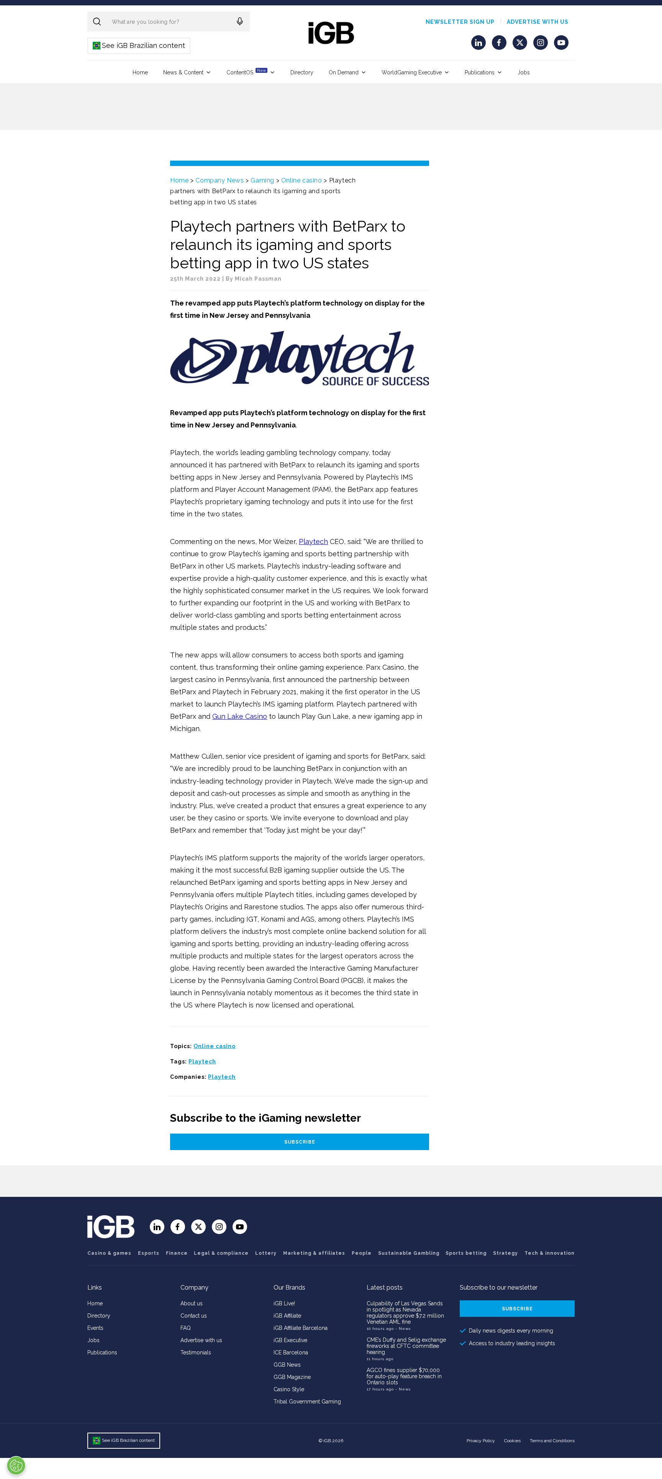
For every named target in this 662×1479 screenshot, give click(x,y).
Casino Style (289, 1389)
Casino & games (109, 1253)
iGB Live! (284, 1303)
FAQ (185, 1328)
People (362, 1253)
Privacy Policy (481, 1440)
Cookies (512, 1440)
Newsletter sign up (460, 22)
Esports (148, 1253)
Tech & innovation (549, 1253)
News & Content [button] (183, 72)
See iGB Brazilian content (139, 45)
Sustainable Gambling (408, 1253)
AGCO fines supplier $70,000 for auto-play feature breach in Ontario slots (404, 1376)
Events (95, 1328)
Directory (301, 72)
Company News (219, 180)
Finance (177, 1253)
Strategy (505, 1253)
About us (191, 1303)
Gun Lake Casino (239, 716)
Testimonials (195, 1352)
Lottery (266, 1253)
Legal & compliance (221, 1253)
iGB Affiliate (287, 1316)
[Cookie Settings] (16, 1465)
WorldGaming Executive (412, 72)
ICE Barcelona (291, 1352)
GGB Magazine (292, 1377)
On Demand (344, 72)
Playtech (313, 541)
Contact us (193, 1316)
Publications (480, 72)
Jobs (524, 72)
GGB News (287, 1365)
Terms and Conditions (552, 1440)
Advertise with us (538, 22)
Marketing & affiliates (314, 1253)
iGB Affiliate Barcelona (301, 1328)
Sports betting (466, 1253)
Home (140, 72)
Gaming (262, 180)
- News (403, 1328)
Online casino (301, 180)
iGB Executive (290, 1340)
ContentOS (246, 72)
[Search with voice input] (240, 21)
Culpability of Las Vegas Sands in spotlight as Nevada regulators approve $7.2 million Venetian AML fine (405, 1312)
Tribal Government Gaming (307, 1401)
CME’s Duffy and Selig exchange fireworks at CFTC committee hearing (406, 1346)
